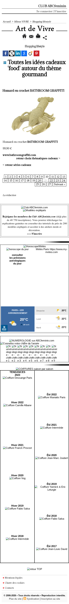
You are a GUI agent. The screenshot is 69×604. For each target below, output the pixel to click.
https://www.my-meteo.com (56, 250)
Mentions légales (13, 577)
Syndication (33, 599)
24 (63, 180)
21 (45, 180)
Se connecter (44, 11)
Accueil (7, 21)
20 (39, 180)
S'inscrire (60, 11)
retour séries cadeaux (18, 165)
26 (43, 184)
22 (51, 180)
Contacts (9, 587)
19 (33, 180)
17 (22, 180)
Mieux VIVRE (21, 21)
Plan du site (15, 599)
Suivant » (59, 184)
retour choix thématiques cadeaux (37, 158)
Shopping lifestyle (41, 21)
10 (47, 176)
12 (58, 176)
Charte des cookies (14, 582)
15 (11, 180)
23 (57, 180)
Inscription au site (50, 599)
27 (49, 184)
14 (5, 180)
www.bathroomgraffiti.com (19, 155)
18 (28, 180)
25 (37, 184)
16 (16, 180)
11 (52, 176)
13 (63, 176)
